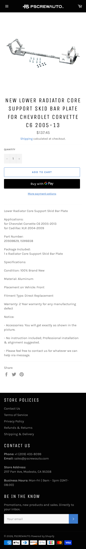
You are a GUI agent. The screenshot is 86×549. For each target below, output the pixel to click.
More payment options (42, 193)
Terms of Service (16, 415)
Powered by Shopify (42, 536)
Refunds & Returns (18, 428)
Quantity (9, 149)
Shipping (26, 138)
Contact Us (12, 408)
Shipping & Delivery (19, 434)
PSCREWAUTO (22, 536)
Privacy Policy (14, 421)
